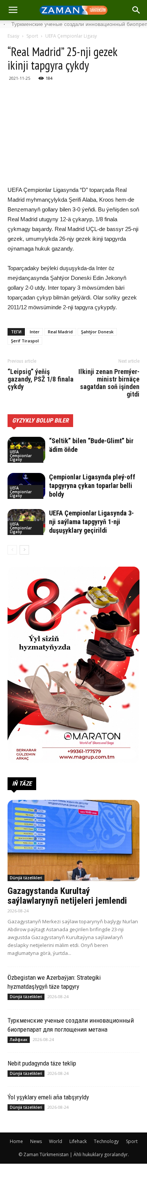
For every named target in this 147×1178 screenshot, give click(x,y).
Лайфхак (19, 1039)
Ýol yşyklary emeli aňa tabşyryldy (48, 1097)
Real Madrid (60, 331)
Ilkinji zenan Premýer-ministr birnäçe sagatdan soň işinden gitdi (108, 383)
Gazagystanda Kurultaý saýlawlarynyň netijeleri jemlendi (67, 896)
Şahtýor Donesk (97, 331)
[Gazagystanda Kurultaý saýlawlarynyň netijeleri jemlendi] (73, 840)
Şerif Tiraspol (25, 341)
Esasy (13, 36)
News (36, 1141)
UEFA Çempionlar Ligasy (71, 36)
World (55, 1141)
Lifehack (78, 1141)
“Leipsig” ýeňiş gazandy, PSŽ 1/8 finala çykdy (41, 379)
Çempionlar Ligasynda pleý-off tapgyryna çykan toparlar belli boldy (92, 485)
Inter (35, 331)
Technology (106, 1141)
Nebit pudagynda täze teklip (42, 1063)
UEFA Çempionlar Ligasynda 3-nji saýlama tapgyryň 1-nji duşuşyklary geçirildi (91, 521)
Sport (32, 36)
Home (16, 1141)
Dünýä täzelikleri (26, 877)
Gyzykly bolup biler (40, 420)
